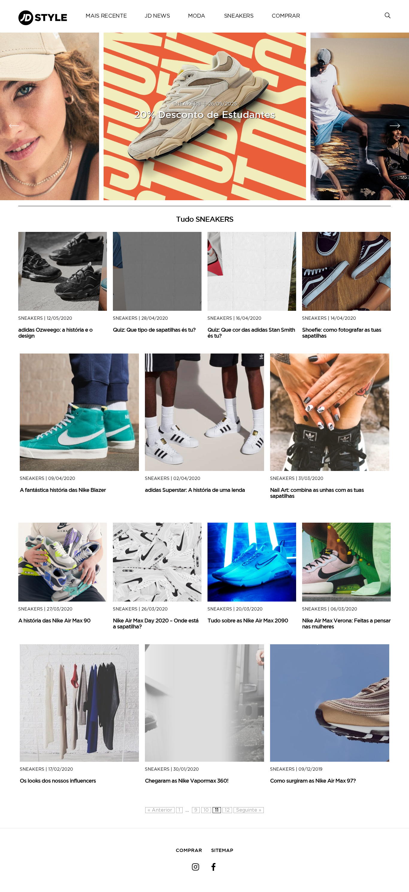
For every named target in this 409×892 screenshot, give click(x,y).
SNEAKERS (239, 16)
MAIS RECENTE (106, 16)
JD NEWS (157, 16)
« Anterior (160, 810)
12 (227, 810)
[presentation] (14, 125)
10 (206, 810)
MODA (196, 16)
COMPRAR (286, 16)
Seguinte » (248, 810)
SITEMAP (222, 850)
